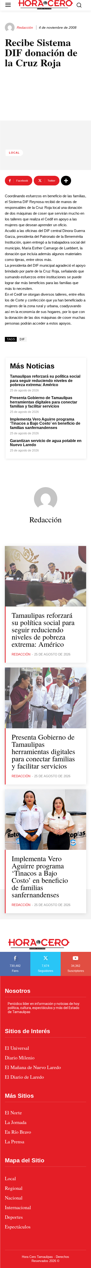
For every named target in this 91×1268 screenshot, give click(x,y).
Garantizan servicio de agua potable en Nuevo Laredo (46, 443)
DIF (22, 339)
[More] (66, 180)
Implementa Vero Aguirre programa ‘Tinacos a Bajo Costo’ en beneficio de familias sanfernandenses (45, 423)
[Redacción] (10, 27)
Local (14, 152)
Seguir (45, 953)
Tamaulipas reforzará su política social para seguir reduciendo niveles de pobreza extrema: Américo (45, 380)
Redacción (25, 27)
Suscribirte (76, 953)
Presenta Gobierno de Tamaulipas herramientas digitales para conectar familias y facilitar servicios (43, 402)
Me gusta (15, 953)
